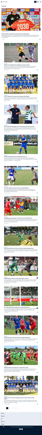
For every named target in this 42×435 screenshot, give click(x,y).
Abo (35, 1)
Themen (2, 413)
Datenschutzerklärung (29, 426)
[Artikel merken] (39, 39)
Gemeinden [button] (5, 1)
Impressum (23, 426)
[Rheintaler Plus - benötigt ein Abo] (37, 278)
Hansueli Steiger (7, 131)
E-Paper (2, 424)
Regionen (3, 416)
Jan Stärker (6, 312)
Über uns (3, 421)
